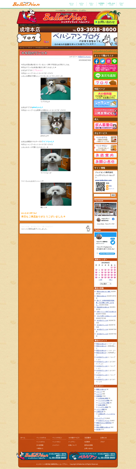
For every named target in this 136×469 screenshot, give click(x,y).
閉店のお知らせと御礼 (104, 291)
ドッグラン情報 (103, 407)
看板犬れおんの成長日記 (104, 423)
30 (115, 277)
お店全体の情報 (103, 398)
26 (102, 277)
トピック (99, 391)
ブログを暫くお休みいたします (106, 316)
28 (108, 277)
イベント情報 (100, 409)
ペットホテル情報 (103, 400)
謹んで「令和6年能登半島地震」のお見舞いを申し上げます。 (105, 303)
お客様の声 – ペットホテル (106, 414)
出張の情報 (101, 405)
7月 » (110, 279)
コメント (111, 188)
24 (96, 277)
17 (96, 275)
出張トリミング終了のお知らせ (106, 311)
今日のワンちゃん (84, 57)
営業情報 (99, 396)
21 (108, 275)
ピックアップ (100, 418)
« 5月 (100, 279)
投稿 (110, 186)
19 (102, 275)
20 (105, 275)
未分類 (98, 429)
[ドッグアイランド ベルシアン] (26, 4)
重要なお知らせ (101, 389)
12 (102, 272)
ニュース (99, 394)
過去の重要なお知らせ (103, 427)
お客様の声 (99, 411)
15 (111, 272)
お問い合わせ (106, 22)
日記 (97, 425)
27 (105, 277)
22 (112, 275)
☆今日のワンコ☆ (102, 320)
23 (115, 275)
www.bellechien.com (103, 180)
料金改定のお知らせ (103, 307)
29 (112, 277)
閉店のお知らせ (101, 296)
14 (108, 272)
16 (115, 272)
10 (96, 272)
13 (105, 272)
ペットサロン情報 (103, 403)
